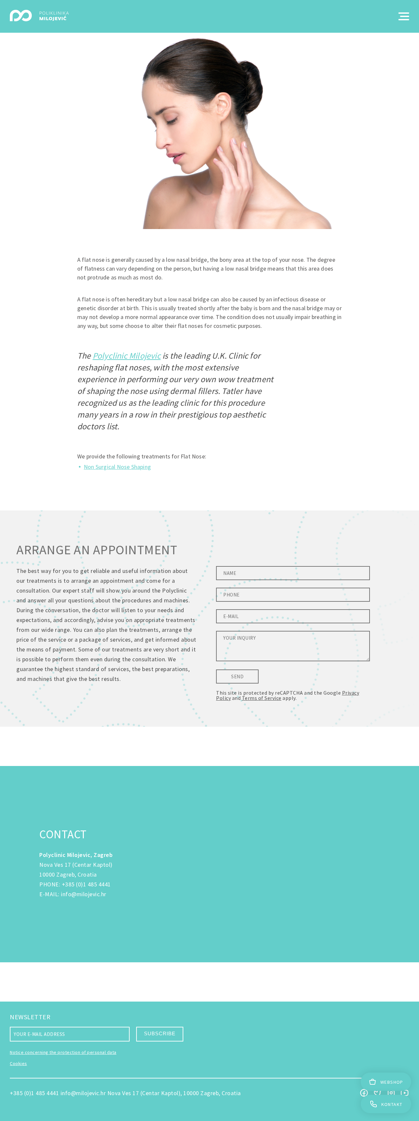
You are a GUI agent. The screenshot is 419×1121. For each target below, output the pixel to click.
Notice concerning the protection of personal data (63, 1052)
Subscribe (159, 1033)
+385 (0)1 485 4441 (86, 884)
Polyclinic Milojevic (127, 355)
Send (237, 676)
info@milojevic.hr (83, 894)
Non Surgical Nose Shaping (117, 467)
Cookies (18, 1063)
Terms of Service (262, 698)
